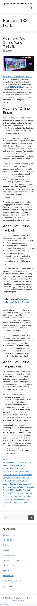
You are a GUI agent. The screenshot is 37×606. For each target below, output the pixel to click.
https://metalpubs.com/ (12, 581)
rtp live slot (7, 586)
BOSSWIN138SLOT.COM (12, 481)
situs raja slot (8, 576)
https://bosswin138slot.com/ (18, 487)
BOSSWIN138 (15, 87)
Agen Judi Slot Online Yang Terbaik (14, 42)
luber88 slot (7, 540)
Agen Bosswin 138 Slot (15, 463)
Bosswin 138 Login (19, 466)
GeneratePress (18, 600)
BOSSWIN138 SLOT (10, 475)
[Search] (31, 517)
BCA (1, 605)
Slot (7, 459)
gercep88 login (9, 555)
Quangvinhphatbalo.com (18, 3)
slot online (7, 550)
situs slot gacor (9, 566)
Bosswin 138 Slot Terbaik (13, 469)
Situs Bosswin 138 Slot (23, 493)
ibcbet (5, 545)
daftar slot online (9, 535)
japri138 (6, 571)
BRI (6, 605)
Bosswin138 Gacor (22, 472)
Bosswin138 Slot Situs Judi (19, 478)
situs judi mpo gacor (11, 560)
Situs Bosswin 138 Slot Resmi (14, 496)
